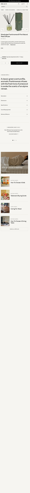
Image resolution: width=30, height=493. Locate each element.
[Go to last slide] (23, 29)
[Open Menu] (27, 4)
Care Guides (14, 206)
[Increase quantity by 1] (8, 63)
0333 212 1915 (18, 1)
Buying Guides (14, 180)
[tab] (14, 140)
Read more (12, 44)
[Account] (18, 3)
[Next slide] (26, 29)
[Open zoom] (2, 29)
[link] (13, 135)
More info (4, 58)
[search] (26, 6)
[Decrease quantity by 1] (2, 63)
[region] (14, 1)
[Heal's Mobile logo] (4, 3)
